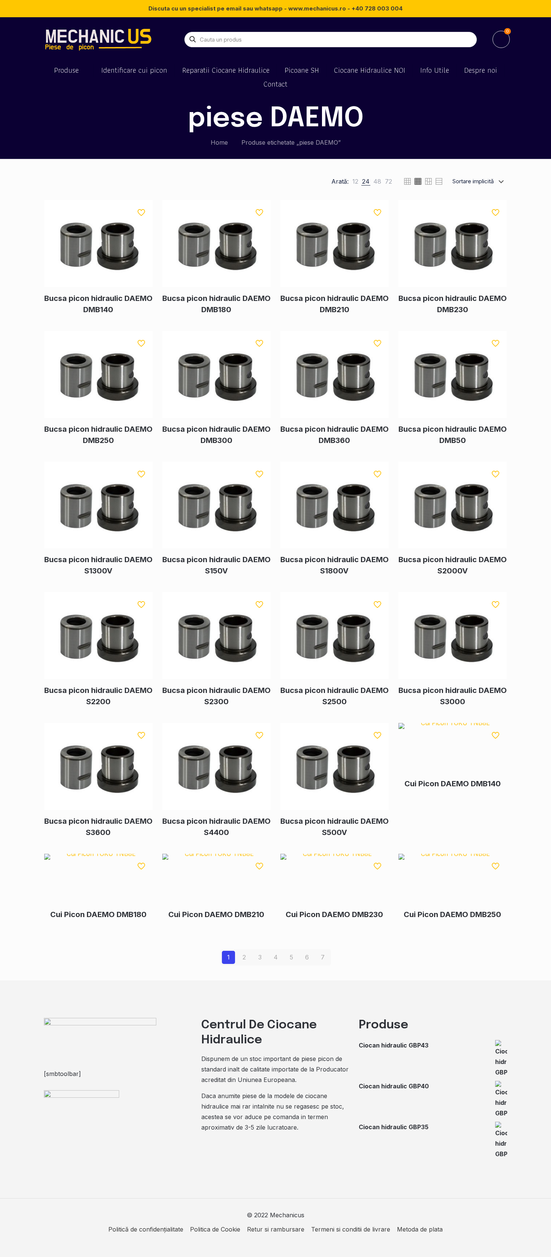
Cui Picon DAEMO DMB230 (334, 914)
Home (219, 142)
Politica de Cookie (215, 1229)
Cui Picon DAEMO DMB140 (452, 783)
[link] (355, 181)
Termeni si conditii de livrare (350, 1229)
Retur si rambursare (275, 1229)
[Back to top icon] (515, 1242)
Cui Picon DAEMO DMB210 (216, 914)
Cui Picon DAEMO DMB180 (98, 914)
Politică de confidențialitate (145, 1229)
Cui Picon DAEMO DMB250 (452, 914)
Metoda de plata (420, 1229)
